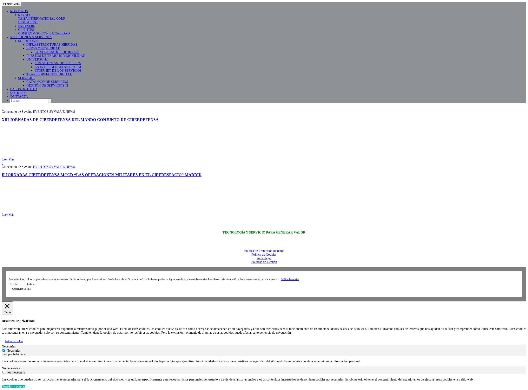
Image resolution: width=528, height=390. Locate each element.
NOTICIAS (18, 93)
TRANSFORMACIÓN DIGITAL (49, 74)
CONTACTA (19, 96)
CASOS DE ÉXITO (23, 89)
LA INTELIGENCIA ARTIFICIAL (58, 67)
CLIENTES (26, 29)
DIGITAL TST (28, 22)
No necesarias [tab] (11, 368)
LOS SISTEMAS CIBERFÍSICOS (58, 63)
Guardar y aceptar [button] (13, 386)
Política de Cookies (264, 254)
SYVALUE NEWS (62, 111)
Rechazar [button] (30, 284)
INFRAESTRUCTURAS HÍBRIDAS (51, 44)
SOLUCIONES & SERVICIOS (31, 37)
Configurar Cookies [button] (22, 288)
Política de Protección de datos (264, 250)
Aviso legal (264, 258)
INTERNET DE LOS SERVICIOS (58, 70)
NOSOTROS (19, 11)
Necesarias (14, 350)
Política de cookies (290, 279)
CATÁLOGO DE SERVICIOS (47, 81)
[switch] (3, 372)
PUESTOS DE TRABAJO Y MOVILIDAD (56, 55)
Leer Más (8, 159)
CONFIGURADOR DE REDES (57, 52)
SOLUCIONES (28, 41)
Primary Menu (11, 3)
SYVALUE (26, 15)
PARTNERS (26, 26)
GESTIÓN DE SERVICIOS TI (47, 85)
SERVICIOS (26, 78)
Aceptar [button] (14, 284)
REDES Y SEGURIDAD (43, 48)
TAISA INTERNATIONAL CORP (41, 18)
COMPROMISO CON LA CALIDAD (44, 33)
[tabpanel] (264, 361)
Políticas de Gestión (264, 262)
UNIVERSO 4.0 (37, 59)
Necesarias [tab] (9, 346)
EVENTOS (40, 111)
